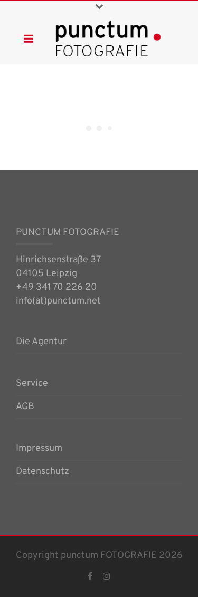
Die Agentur (41, 342)
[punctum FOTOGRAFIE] (108, 38)
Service (32, 384)
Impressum (39, 449)
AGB (25, 407)
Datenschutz (42, 472)
